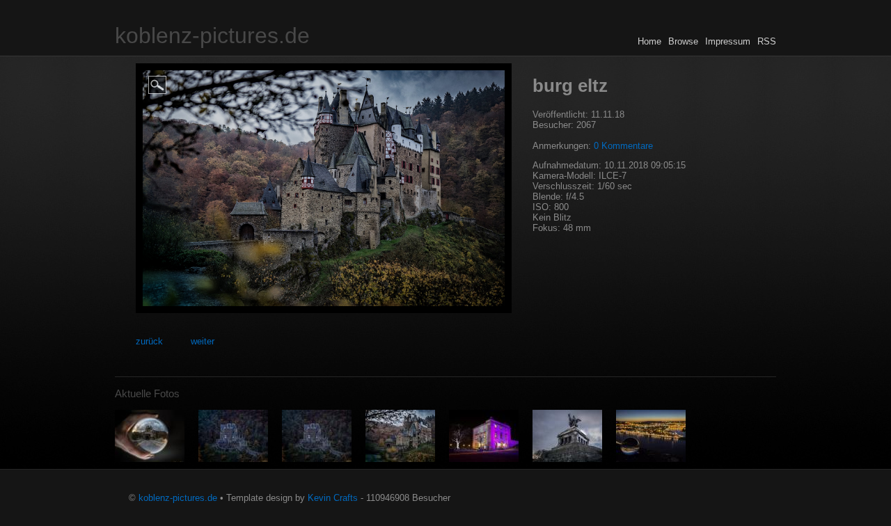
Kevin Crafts (333, 498)
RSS (766, 41)
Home (649, 41)
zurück (149, 341)
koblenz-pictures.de (212, 35)
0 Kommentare (623, 146)
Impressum (727, 41)
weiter (202, 341)
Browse (683, 41)
